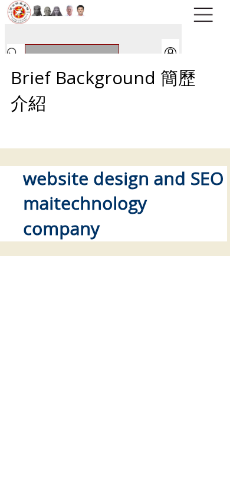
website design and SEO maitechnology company (123, 203)
